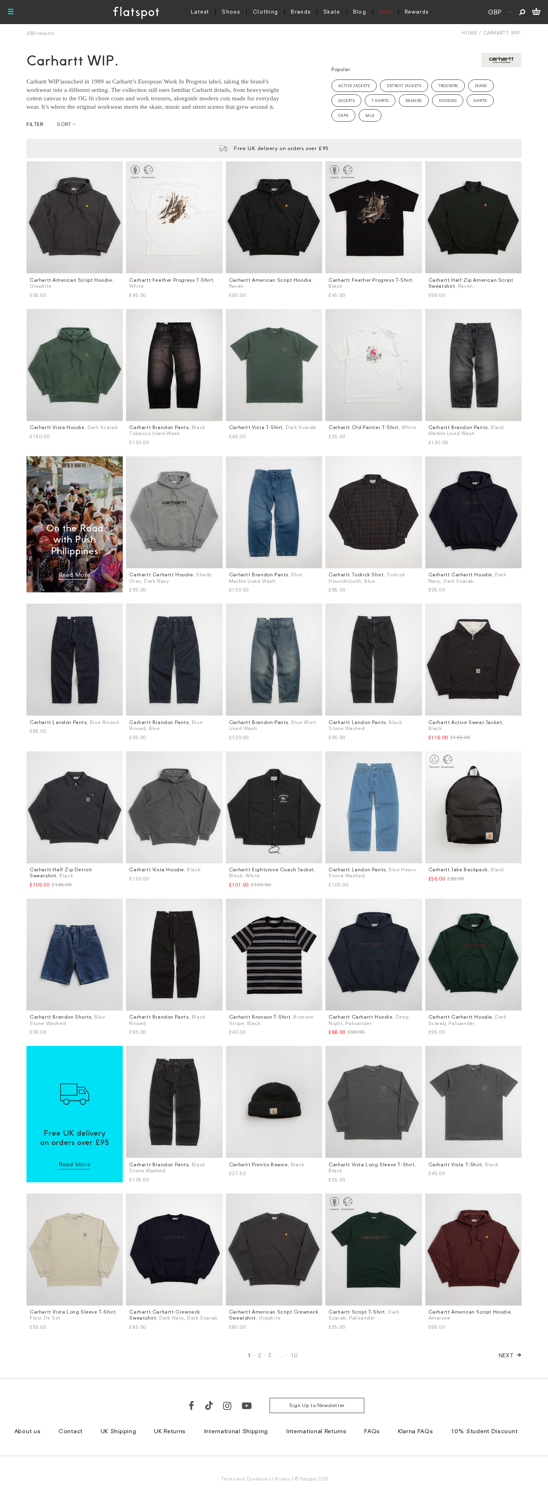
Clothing (265, 11)
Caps (343, 115)
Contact (71, 1431)
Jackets (346, 100)
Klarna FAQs (415, 1431)
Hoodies (448, 100)
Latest (200, 11)
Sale (385, 11)
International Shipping (236, 1431)
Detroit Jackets (404, 85)
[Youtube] (247, 1405)
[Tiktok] (209, 1405)
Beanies (414, 100)
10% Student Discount (484, 1431)
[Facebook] (192, 1405)
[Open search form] (522, 12)
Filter (34, 124)
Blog (359, 11)
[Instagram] (227, 1405)
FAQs (372, 1431)
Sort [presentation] (64, 124)
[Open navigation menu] (11, 12)
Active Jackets (354, 85)
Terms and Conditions (246, 1478)
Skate (331, 11)
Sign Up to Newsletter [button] (317, 1405)
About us (27, 1431)
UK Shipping (118, 1431)
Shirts (480, 100)
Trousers (448, 85)
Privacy (283, 1478)
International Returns (316, 1431)
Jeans (481, 85)
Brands (301, 11)
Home (469, 32)
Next (506, 1355)
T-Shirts (380, 100)
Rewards (416, 11)
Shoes (231, 11)
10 (294, 1355)
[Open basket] (536, 12)
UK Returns (170, 1431)
